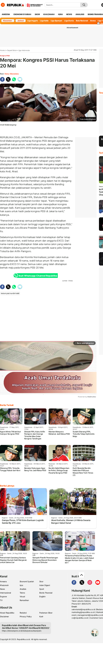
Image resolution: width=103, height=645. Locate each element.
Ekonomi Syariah (22, 14)
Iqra (21, 585)
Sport (41, 589)
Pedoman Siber (45, 613)
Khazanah (4, 585)
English (42, 596)
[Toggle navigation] (3, 5)
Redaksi (23, 613)
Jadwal (20, 20)
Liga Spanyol (56, 20)
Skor (41, 581)
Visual (22, 596)
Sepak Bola (11, 50)
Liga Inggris (32, 20)
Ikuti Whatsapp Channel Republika (38, 275)
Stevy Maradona (11, 74)
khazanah (48, 14)
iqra (60, 14)
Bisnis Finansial (45, 593)
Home (2, 50)
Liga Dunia (69, 20)
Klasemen (7, 20)
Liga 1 (100, 20)
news (69, 14)
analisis (80, 14)
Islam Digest (44, 585)
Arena (92, 20)
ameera (6, 14)
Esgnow (3, 596)
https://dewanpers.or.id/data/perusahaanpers (21, 631)
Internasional (5, 593)
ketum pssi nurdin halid (10, 293)
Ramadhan (24, 600)
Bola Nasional (82, 20)
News (2, 589)
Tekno (22, 593)
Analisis (23, 589)
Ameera (3, 581)
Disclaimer (4, 616)
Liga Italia (44, 20)
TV (1, 600)
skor (37, 14)
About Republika (7, 613)
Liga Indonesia (24, 50)
